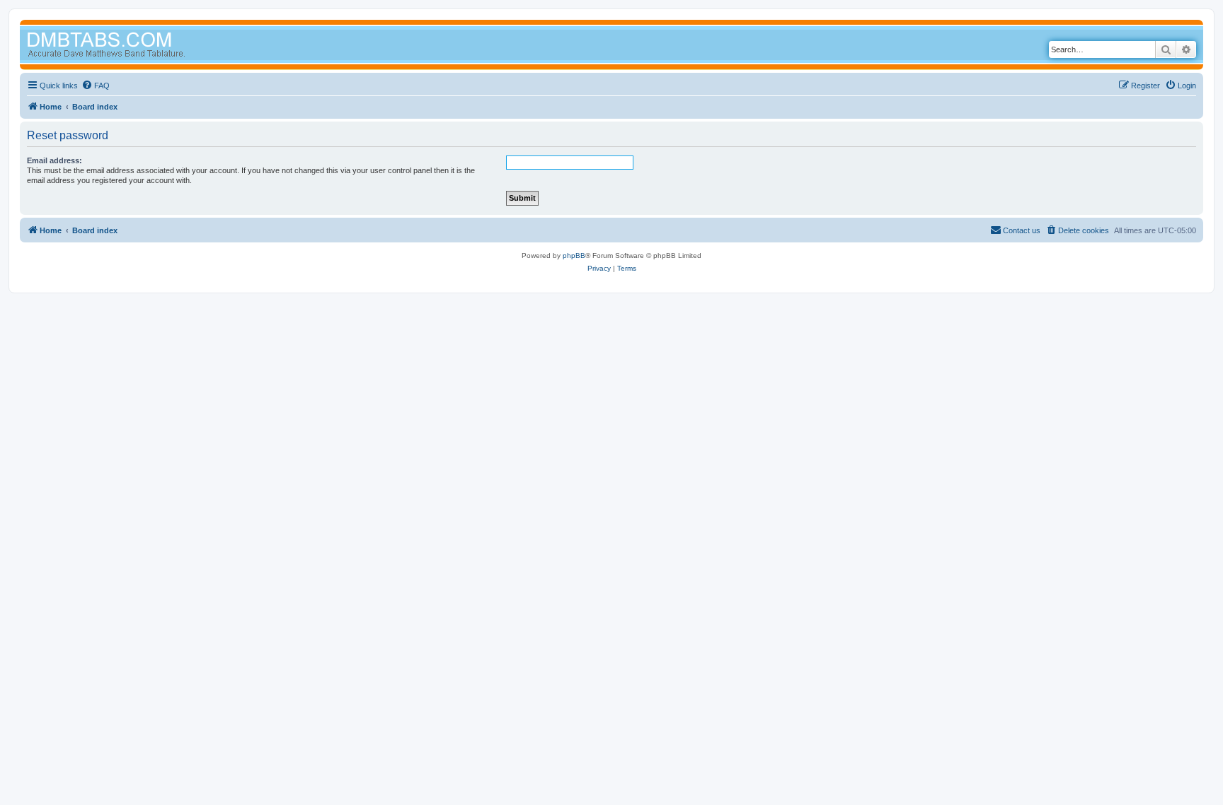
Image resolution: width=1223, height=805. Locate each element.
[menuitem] (95, 85)
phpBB (574, 255)
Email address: (54, 160)
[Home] (133, 46)
